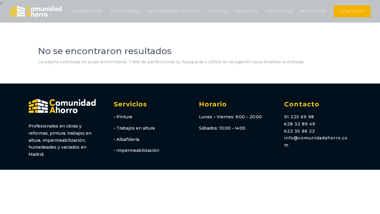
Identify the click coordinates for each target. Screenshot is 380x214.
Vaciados (246, 11)
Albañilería (87, 11)
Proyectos (279, 11)
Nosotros (313, 11)
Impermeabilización (174, 11)
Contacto (352, 11)
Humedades (125, 11)
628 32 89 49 (299, 124)
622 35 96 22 (299, 131)
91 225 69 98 (299, 116)
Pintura (217, 11)
